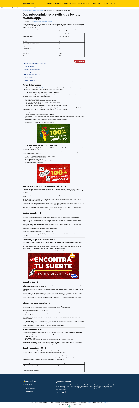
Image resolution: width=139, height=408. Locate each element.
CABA (93, 3)
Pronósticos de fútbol (83, 3)
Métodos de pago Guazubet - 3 (32, 74)
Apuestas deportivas (69, 3)
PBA (99, 3)
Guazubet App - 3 (28, 72)
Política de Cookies (30, 388)
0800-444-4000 (89, 402)
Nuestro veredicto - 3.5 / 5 (30, 80)
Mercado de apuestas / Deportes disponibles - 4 (36, 63)
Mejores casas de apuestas (54, 3)
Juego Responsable (31, 390)
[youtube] (63, 392)
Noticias (113, 3)
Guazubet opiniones (44, 88)
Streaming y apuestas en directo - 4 (33, 69)
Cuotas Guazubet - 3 (29, 66)
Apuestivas (25, 10)
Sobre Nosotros (29, 391)
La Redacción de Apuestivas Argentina (42, 21)
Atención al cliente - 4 (29, 77)
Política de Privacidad (31, 387)
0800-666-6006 (105, 402)
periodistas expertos (61, 389)
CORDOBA (105, 3)
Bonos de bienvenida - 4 (30, 61)
